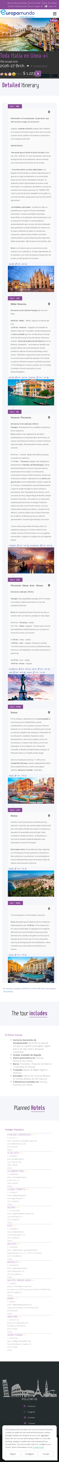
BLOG (45, 3)
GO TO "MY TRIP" (35, 3)
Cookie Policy (38, 1447)
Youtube (31, 1423)
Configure (29, 1454)
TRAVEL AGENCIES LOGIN (18, 6)
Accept (46, 1454)
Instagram (31, 1412)
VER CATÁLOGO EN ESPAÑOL (17, 3)
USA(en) (51, 6)
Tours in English (34, 6)
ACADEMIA (53, 3)
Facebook (31, 1406)
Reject (13, 1454)
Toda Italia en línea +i (24, 55)
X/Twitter (31, 1417)
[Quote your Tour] (38, 74)
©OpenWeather (8, 991)
